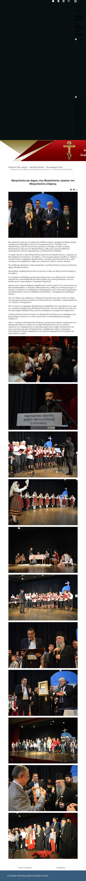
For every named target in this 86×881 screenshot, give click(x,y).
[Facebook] (71, 190)
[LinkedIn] (74, 190)
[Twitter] (77, 190)
